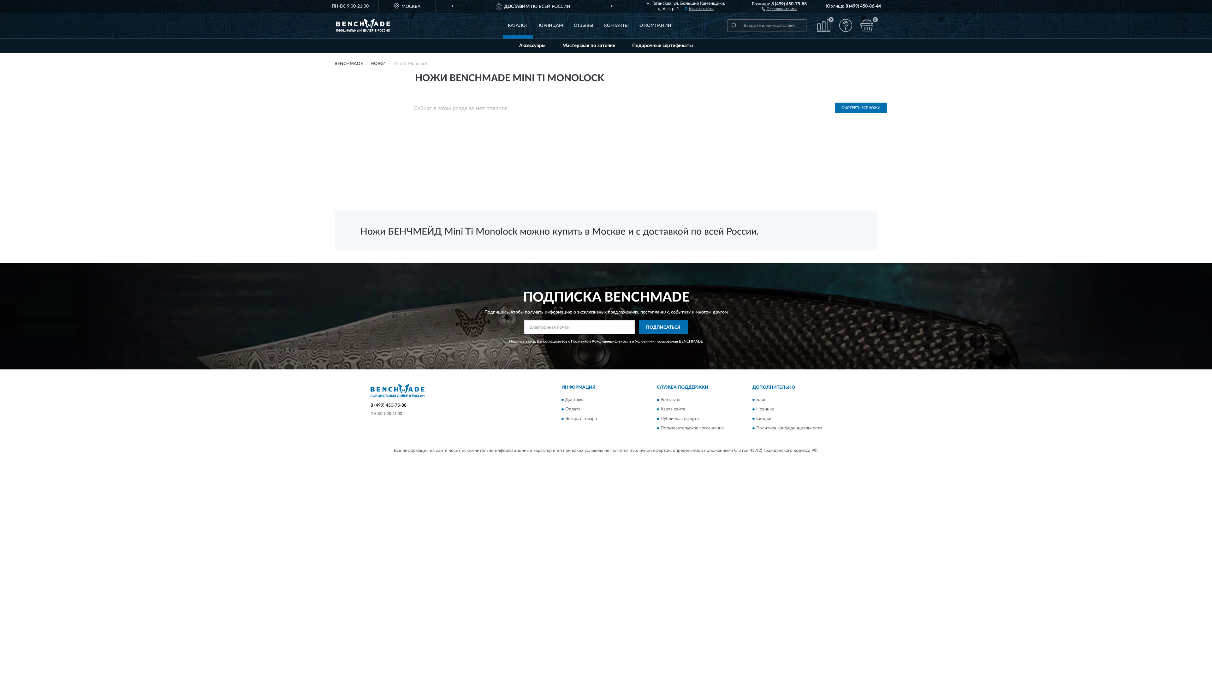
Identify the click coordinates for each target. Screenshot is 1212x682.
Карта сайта (673, 409)
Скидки (763, 418)
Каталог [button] (518, 25)
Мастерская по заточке (588, 45)
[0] (867, 25)
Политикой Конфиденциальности (601, 341)
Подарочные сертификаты (662, 45)
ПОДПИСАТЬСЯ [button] (663, 327)
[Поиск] (734, 25)
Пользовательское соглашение (692, 428)
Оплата (572, 409)
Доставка (575, 400)
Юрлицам (551, 25)
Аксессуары (532, 45)
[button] (779, 8)
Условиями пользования (656, 341)
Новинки (765, 409)
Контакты (616, 25)
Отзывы (583, 25)
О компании (655, 25)
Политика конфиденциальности (789, 428)
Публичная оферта (680, 418)
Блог (761, 400)
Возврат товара (581, 418)
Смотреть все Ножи (860, 108)
